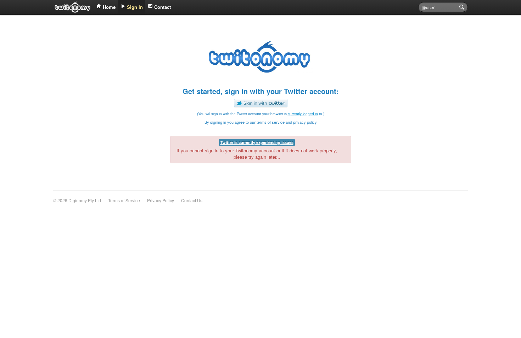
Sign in (134, 7)
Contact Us (191, 200)
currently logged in (303, 113)
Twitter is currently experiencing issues (256, 142)
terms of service (271, 122)
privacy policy (305, 122)
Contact (162, 7)
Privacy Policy (160, 200)
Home (108, 7)
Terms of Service (124, 200)
